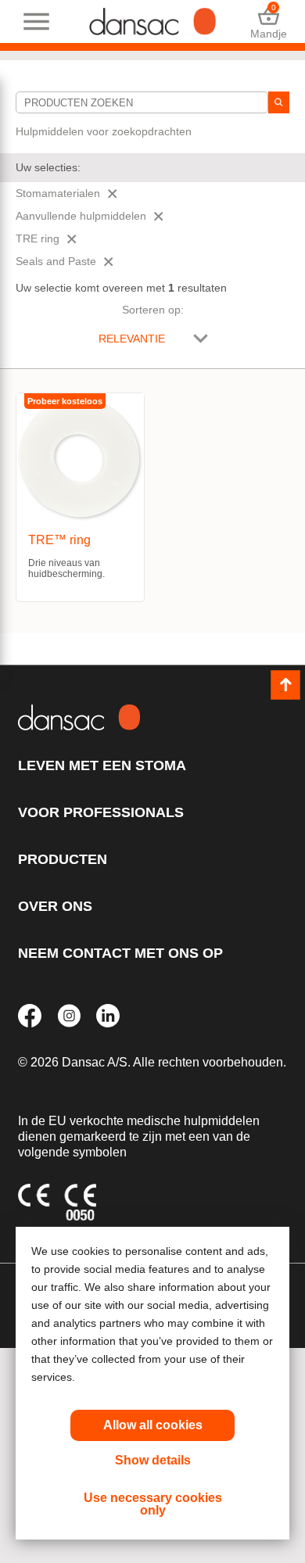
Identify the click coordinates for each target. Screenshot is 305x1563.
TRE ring (37, 238)
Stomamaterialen (58, 193)
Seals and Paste (56, 261)
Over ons (55, 906)
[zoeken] (278, 102)
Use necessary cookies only (153, 1504)
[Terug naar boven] (285, 685)
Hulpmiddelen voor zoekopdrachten (104, 131)
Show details (153, 1460)
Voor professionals (101, 812)
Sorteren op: (153, 309)
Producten (62, 859)
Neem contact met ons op (120, 953)
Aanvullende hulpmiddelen (81, 216)
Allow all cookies (153, 1425)
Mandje (268, 21)
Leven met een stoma (102, 765)
